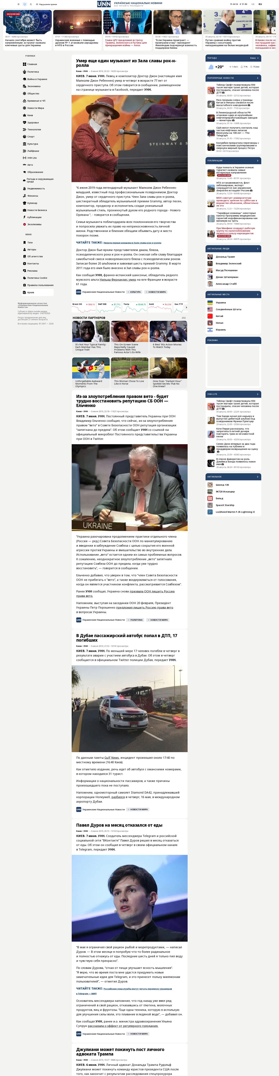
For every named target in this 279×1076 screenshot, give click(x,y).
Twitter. (98, 439)
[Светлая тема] (19, 4)
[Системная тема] (25, 4)
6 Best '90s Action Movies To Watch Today (167, 346)
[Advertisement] (233, 366)
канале (172, 845)
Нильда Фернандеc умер (118, 279)
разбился (118, 797)
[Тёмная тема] (31, 4)
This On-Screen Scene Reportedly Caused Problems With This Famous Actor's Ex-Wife (127, 348)
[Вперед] (274, 30)
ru (260, 4)
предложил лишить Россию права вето (144, 607)
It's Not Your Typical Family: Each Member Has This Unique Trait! (90, 347)
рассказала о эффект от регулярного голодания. (123, 1026)
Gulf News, (112, 758)
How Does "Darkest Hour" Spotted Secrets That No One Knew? (167, 383)
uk (253, 4)
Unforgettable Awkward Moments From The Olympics (88, 383)
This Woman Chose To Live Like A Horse (129, 382)
